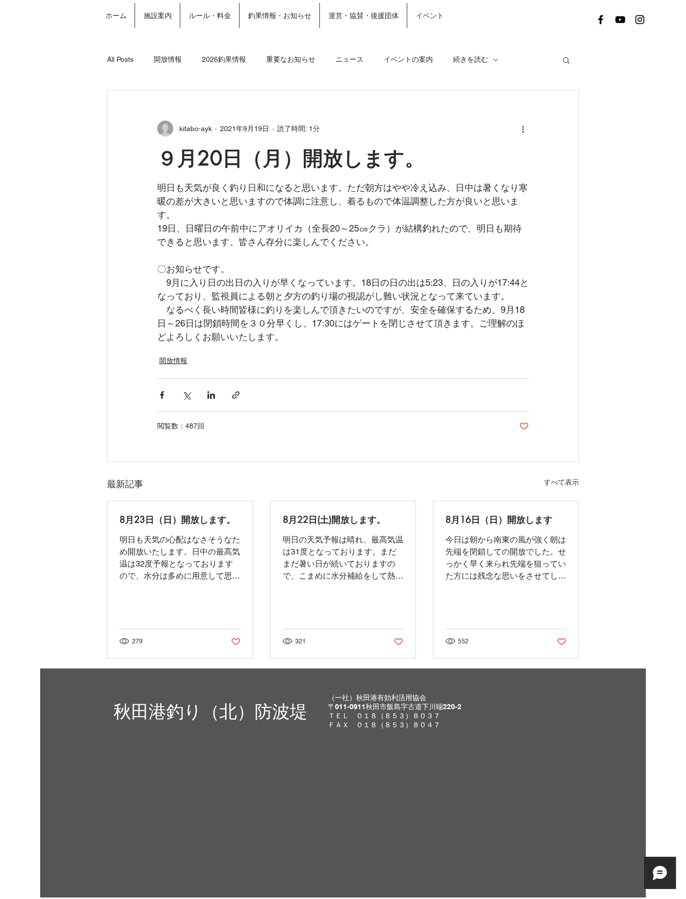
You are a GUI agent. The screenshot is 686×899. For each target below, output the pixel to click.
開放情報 (168, 59)
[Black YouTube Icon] (620, 20)
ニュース (349, 59)
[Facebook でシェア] (162, 395)
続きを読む (470, 59)
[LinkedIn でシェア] (211, 395)
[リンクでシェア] (236, 395)
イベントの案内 (408, 59)
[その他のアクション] (523, 129)
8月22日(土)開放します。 (334, 519)
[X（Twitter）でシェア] (186, 395)
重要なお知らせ (290, 59)
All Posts (120, 59)
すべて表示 (561, 482)
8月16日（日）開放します (498, 519)
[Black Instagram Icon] (640, 20)
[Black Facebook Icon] (601, 20)
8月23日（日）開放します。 (178, 519)
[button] (566, 60)
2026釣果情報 (224, 59)
